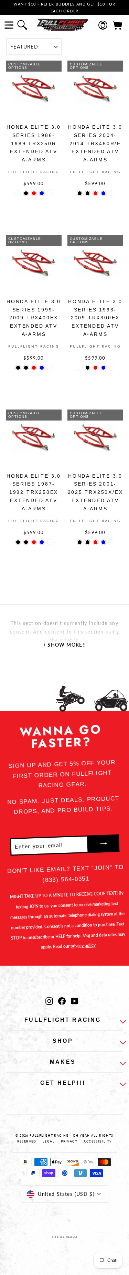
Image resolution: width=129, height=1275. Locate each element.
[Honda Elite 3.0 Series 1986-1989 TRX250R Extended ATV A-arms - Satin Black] (26, 193)
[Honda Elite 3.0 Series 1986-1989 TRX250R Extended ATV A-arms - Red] (33, 193)
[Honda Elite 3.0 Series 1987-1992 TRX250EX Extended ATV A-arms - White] (49, 542)
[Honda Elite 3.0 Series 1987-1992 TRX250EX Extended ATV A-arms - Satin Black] (26, 542)
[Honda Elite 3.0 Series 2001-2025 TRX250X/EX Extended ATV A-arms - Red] (95, 542)
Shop (63, 1041)
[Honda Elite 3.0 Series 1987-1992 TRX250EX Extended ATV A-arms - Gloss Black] (18, 542)
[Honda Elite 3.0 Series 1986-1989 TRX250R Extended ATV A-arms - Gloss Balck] (18, 193)
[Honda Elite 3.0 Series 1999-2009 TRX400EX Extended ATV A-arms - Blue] (41, 367)
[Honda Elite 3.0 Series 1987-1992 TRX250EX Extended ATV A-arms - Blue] (41, 542)
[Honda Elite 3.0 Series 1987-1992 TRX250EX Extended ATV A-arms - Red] (33, 542)
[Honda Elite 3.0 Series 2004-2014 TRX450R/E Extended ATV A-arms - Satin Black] (87, 193)
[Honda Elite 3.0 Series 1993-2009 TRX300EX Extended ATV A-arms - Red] (95, 367)
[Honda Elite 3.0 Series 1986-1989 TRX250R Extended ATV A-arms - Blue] (41, 193)
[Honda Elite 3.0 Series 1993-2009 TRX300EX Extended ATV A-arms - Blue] (103, 367)
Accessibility (98, 1141)
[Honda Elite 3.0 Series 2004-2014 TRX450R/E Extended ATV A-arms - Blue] (103, 193)
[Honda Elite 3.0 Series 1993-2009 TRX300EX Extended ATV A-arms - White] (111, 367)
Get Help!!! (62, 1083)
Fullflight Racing (62, 1020)
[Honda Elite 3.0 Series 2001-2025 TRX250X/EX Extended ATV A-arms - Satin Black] (87, 542)
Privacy (69, 1141)
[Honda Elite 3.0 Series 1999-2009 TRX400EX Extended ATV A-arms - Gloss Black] (18, 367)
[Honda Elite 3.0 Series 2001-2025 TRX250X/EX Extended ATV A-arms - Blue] (103, 542)
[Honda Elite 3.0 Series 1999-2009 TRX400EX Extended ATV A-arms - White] (49, 367)
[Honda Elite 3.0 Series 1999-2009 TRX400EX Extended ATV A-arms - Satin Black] (26, 367)
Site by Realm (64, 1237)
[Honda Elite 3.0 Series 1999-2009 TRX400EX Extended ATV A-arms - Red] (33, 367)
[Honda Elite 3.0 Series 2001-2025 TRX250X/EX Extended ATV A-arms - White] (111, 542)
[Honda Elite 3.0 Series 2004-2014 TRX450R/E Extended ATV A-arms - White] (111, 193)
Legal (49, 1141)
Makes (63, 1062)
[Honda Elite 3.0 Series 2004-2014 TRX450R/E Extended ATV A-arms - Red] (95, 193)
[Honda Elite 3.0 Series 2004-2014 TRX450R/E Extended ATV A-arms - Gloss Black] (79, 193)
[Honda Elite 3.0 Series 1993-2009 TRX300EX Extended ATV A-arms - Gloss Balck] (79, 367)
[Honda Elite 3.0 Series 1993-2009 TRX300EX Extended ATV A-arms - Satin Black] (87, 367)
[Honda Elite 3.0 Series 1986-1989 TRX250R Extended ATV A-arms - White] (49, 193)
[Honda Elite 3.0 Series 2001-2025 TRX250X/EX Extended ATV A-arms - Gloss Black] (79, 542)
